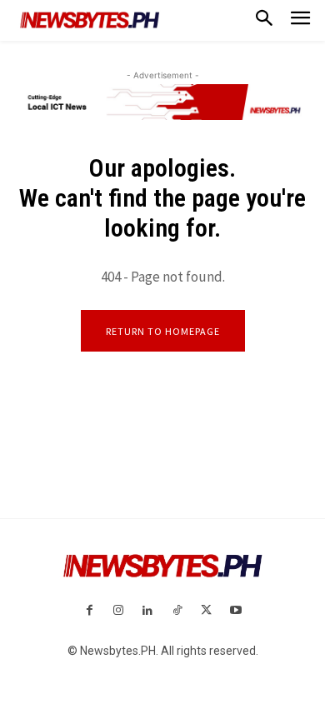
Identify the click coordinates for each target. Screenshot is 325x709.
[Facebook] (88, 611)
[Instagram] (118, 611)
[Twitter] (206, 611)
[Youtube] (235, 611)
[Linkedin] (148, 611)
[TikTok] (177, 611)
